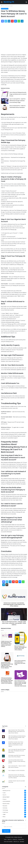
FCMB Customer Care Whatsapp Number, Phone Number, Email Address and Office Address (6, 644)
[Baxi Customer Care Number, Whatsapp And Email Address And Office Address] (21, 638)
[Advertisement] (14, 38)
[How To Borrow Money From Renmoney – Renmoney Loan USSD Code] (21, 655)
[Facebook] (3, 581)
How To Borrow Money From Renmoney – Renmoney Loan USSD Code (20, 662)
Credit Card (5, 812)
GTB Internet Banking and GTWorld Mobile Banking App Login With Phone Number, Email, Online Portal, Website (7, 680)
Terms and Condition (8, 841)
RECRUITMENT (6, 797)
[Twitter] (7, 581)
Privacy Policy (21, 839)
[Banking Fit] (8, 2)
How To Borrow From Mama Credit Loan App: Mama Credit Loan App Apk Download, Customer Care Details (20, 683)
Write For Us (16, 841)
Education (5, 805)
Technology (5, 810)
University (5, 807)
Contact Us (15, 839)
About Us (10, 839)
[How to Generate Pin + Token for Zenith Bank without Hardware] (4, 107)
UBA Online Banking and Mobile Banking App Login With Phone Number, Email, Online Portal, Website (16, 737)
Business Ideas (6, 803)
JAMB (4, 814)
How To (4, 794)
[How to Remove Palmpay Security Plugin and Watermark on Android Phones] (4, 94)
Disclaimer (22, 841)
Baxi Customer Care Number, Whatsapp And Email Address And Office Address (20, 647)
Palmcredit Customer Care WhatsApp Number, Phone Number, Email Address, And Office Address (16, 776)
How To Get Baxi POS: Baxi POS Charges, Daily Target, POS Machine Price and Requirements (17, 751)
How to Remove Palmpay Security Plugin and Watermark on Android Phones (18, 94)
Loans (4, 792)
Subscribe (6, 831)
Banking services (9, 5)
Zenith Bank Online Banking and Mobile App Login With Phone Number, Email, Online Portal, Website (7, 665)
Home (3, 5)
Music (4, 816)
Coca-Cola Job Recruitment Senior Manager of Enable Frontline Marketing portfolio (16, 761)
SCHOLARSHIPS (6, 801)
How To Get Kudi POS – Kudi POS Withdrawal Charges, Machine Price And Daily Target (17, 100)
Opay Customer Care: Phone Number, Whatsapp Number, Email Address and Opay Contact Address (16, 731)
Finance (4, 799)
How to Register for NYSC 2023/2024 (16, 770)
